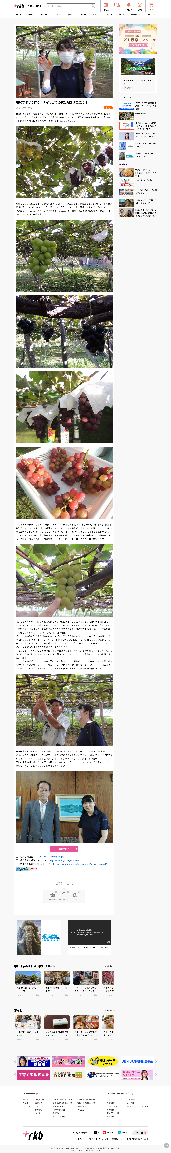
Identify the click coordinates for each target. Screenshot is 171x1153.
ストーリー (39, 1106)
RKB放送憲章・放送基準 (62, 1099)
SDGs (121, 14)
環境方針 (56, 1113)
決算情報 (110, 1116)
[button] (15, 1061)
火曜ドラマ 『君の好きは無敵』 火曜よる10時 (89, 949)
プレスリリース (113, 1113)
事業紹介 (38, 1103)
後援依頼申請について (86, 1103)
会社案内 (38, 1113)
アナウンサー (136, 14)
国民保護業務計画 (60, 1109)
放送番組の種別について (62, 1103)
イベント (43, 14)
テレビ (18, 14)
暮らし (95, 14)
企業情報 (110, 1103)
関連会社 (80, 1109)
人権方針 (130, 1103)
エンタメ (108, 14)
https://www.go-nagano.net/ (64, 860)
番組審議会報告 (59, 1106)
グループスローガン (114, 1099)
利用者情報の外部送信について (137, 1139)
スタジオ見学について (86, 1106)
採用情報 (38, 1109)
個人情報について (134, 1099)
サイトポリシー (78, 1139)
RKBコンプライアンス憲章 (137, 1106)
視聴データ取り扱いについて (98, 1139)
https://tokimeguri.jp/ (52, 856)
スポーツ (82, 14)
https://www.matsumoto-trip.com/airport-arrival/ (80, 863)
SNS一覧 (139, 1132)
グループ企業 (112, 1106)
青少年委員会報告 (60, 1116)
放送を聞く (64, 849)
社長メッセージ (41, 1099)
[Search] (93, 6)
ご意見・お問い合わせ (86, 1099)
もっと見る (109, 966)
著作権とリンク (117, 1139)
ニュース (57, 14)
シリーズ (151, 14)
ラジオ (31, 14)
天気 (70, 14)
